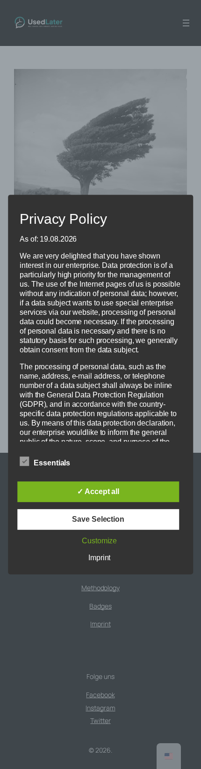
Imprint (99, 558)
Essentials (52, 463)
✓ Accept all (98, 491)
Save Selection (98, 519)
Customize (99, 541)
